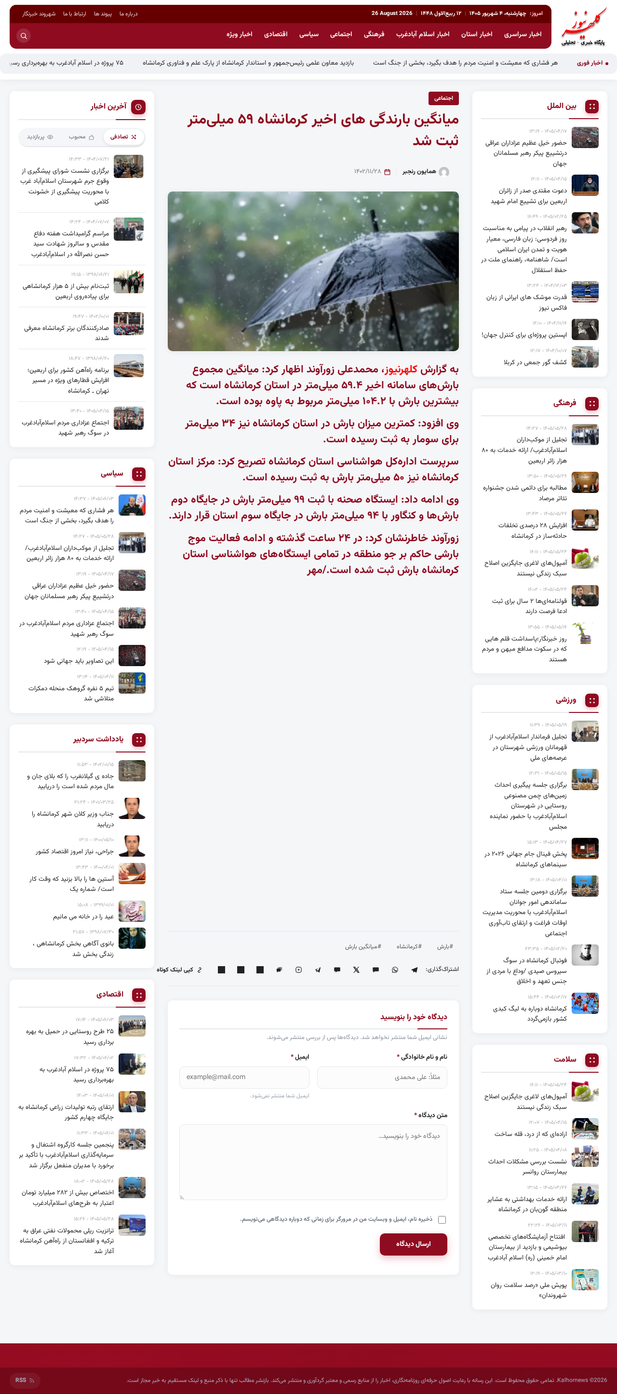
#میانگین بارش (363, 947)
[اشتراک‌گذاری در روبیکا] (298, 970)
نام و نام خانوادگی (422, 1057)
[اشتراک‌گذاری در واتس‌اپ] (394, 970)
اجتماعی (341, 34)
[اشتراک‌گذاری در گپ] (279, 970)
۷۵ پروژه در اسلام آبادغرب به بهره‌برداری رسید (99, 63)
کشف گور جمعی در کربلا (535, 362)
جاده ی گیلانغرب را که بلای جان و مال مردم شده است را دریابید (70, 781)
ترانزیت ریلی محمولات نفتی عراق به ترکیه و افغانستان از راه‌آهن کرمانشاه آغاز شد (67, 1241)
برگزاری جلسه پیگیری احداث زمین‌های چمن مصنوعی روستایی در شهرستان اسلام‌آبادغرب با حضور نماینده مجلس (528, 806)
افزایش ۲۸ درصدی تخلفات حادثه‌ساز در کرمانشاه (532, 530)
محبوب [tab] (77, 137)
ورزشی (566, 700)
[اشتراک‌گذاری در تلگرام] (414, 970)
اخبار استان (477, 34)
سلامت (565, 1060)
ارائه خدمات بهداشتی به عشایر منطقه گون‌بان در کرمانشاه (527, 1204)
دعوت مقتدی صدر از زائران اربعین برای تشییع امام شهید (529, 196)
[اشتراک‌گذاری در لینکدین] (260, 970)
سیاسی (309, 34)
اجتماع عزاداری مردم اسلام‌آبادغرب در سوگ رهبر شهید (65, 428)
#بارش (445, 947)
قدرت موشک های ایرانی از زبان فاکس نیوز (526, 302)
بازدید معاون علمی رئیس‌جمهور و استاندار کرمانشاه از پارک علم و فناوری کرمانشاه (283, 63)
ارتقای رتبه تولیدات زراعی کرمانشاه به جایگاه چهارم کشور (66, 1112)
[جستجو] (23, 35)
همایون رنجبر (419, 172)
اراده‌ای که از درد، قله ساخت (531, 1134)
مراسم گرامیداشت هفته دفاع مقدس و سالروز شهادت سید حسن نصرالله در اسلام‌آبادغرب (70, 244)
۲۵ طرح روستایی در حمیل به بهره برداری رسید (70, 1036)
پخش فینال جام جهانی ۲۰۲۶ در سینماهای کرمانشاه (525, 859)
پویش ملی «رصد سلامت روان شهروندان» (529, 1290)
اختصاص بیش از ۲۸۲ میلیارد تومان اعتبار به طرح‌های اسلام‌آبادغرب (68, 1198)
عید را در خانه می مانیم (83, 917)
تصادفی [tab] (119, 137)
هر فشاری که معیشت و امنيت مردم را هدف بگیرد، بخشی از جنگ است (500, 63)
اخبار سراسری (523, 34)
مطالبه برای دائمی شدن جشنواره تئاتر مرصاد (525, 493)
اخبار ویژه (240, 34)
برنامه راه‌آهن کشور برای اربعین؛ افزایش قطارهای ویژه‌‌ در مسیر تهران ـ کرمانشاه (68, 380)
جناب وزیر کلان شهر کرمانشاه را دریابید (73, 819)
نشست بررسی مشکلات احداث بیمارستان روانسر (527, 1167)
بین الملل (562, 106)
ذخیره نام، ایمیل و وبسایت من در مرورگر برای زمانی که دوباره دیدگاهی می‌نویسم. (336, 1219)
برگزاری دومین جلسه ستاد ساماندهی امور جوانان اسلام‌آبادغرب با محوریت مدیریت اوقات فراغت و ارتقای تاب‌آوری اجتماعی (525, 912)
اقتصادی (276, 34)
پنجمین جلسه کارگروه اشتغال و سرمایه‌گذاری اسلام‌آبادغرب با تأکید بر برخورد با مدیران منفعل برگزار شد (66, 1155)
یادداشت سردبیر (98, 740)
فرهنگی (374, 34)
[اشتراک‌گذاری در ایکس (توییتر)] (356, 970)
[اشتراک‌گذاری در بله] (337, 970)
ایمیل (300, 1057)
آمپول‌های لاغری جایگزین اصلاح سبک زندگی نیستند (525, 568)
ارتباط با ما (74, 14)
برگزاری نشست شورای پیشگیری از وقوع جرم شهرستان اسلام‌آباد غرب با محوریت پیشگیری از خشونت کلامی (64, 186)
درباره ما (129, 14)
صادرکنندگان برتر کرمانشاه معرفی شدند (66, 333)
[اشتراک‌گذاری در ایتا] (375, 970)
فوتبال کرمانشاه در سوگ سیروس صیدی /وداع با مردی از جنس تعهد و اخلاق (526, 971)
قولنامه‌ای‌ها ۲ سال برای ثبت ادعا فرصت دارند (529, 606)
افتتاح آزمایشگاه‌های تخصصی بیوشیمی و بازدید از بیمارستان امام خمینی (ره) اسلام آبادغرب (527, 1247)
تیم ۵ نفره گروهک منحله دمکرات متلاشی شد (71, 693)
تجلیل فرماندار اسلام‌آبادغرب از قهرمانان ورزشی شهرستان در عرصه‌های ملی (528, 747)
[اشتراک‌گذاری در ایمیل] (221, 970)
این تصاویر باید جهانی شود (79, 661)
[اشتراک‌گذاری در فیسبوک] (240, 970)
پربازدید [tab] (35, 137)
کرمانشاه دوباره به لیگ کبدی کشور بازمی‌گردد (530, 1014)
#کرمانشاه (409, 947)
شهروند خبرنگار (38, 14)
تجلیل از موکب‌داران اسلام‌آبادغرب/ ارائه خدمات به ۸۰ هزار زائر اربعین (524, 450)
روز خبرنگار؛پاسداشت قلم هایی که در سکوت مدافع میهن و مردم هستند (524, 649)
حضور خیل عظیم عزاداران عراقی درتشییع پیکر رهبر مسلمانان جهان (526, 153)
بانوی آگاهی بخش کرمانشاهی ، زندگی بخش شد (73, 949)
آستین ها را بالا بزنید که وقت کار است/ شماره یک (71, 884)
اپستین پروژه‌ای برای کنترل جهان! (524, 335)
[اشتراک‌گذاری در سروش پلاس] (317, 970)
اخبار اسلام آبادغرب (423, 34)
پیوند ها (103, 14)
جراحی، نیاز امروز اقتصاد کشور (75, 852)
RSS (20, 1380)
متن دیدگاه (430, 1115)
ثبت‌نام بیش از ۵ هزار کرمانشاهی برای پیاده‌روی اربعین (66, 291)
